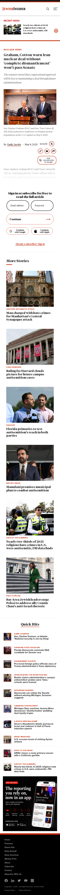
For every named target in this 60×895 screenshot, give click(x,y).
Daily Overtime (12, 854)
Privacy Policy (10, 890)
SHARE (44, 144)
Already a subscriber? (30, 244)
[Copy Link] (40, 151)
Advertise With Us (13, 874)
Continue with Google (20, 231)
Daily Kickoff (10, 851)
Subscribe (9, 866)
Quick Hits (30, 624)
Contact (8, 870)
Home (7, 839)
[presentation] (56, 31)
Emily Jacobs (14, 144)
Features (9, 843)
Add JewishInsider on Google (48, 160)
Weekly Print (10, 858)
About (7, 862)
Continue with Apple (44, 231)
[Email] (47, 151)
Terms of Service (25, 890)
